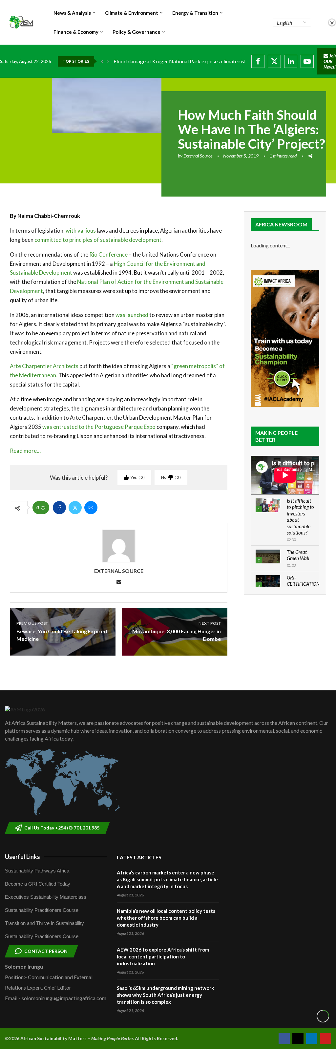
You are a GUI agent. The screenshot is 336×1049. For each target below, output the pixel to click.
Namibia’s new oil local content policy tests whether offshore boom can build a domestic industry (166, 918)
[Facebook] (257, 61)
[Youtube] (307, 61)
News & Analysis (72, 13)
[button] (102, 61)
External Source (197, 155)
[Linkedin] (290, 61)
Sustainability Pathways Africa (37, 870)
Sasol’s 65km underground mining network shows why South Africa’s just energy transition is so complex (165, 995)
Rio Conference (108, 254)
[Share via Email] (90, 507)
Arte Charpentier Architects (44, 366)
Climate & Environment (131, 13)
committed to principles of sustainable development (97, 239)
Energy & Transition (195, 13)
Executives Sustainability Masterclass (45, 896)
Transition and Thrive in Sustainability (44, 923)
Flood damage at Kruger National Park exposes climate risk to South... (192, 61)
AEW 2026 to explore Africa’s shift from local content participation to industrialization (163, 956)
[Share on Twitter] (75, 507)
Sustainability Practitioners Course (41, 910)
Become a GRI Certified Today (37, 883)
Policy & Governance (136, 32)
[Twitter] (274, 61)
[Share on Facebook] (59, 507)
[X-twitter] (298, 1038)
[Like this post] (43, 507)
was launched (132, 314)
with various (81, 230)
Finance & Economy (75, 32)
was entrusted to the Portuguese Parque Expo (99, 426)
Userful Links (22, 857)
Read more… (25, 450)
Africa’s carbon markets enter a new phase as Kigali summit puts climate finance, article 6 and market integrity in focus (167, 879)
